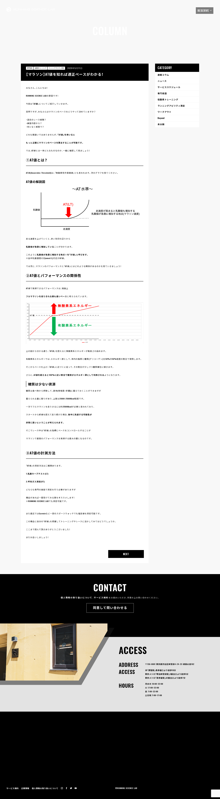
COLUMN (160, 10)
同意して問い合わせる (110, 607)
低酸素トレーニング (40, 68)
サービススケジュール (169, 87)
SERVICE (134, 10)
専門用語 (29, 68)
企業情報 (25, 788)
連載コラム (163, 74)
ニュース (162, 80)
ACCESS (187, 10)
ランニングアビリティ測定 (56, 68)
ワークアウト (164, 111)
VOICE (174, 10)
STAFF (148, 10)
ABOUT (120, 10)
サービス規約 (101, 597)
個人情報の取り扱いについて (76, 597)
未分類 (161, 124)
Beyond (161, 118)
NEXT (126, 554)
